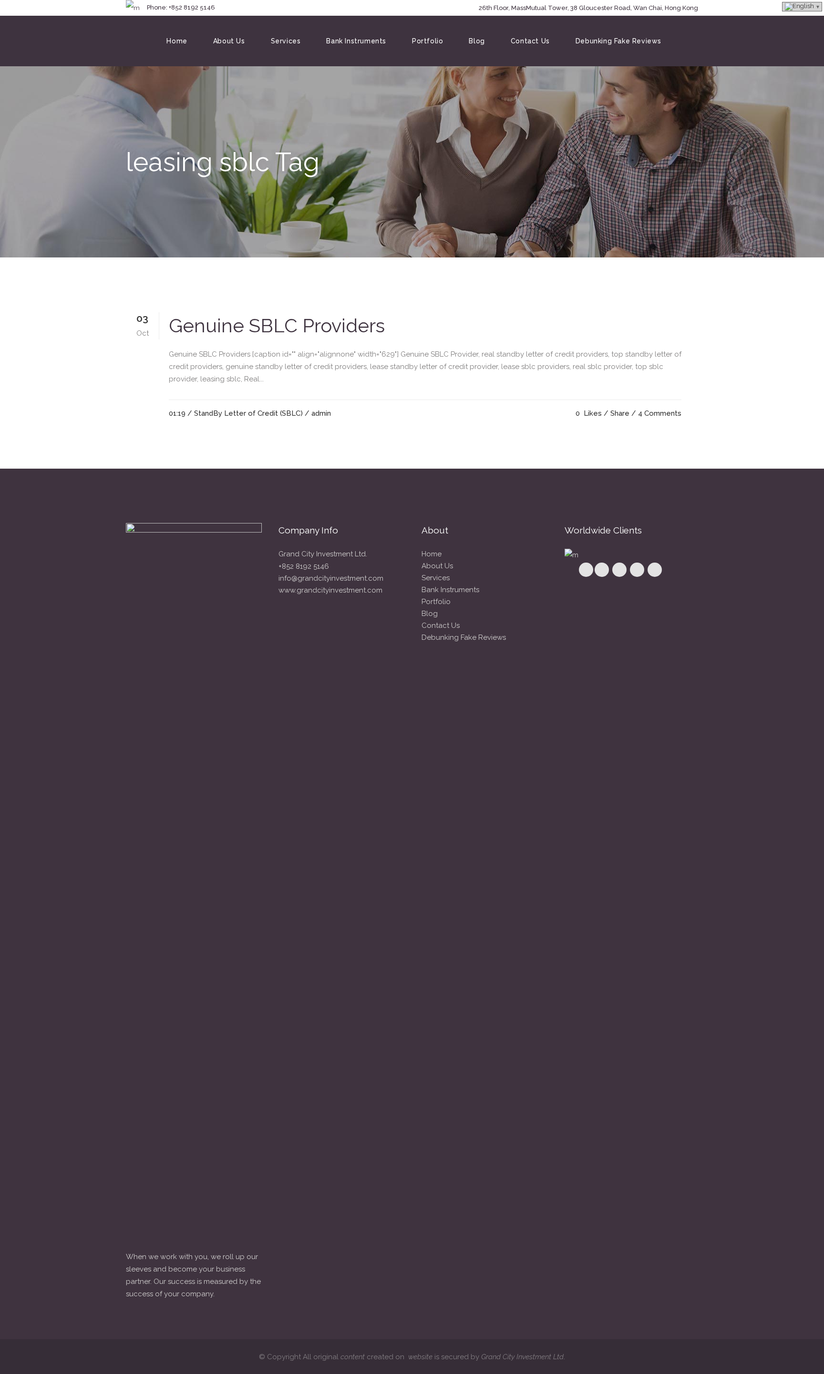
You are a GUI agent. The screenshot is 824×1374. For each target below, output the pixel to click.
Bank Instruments (450, 589)
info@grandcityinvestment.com (330, 578)
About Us (437, 566)
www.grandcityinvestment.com (330, 590)
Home (432, 554)
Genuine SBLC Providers (277, 325)
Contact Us (441, 625)
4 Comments (659, 413)
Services (436, 578)
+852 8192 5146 (303, 566)
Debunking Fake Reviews (464, 637)
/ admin (318, 413)
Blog (430, 613)
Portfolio (436, 601)
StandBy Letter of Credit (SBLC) (248, 413)
